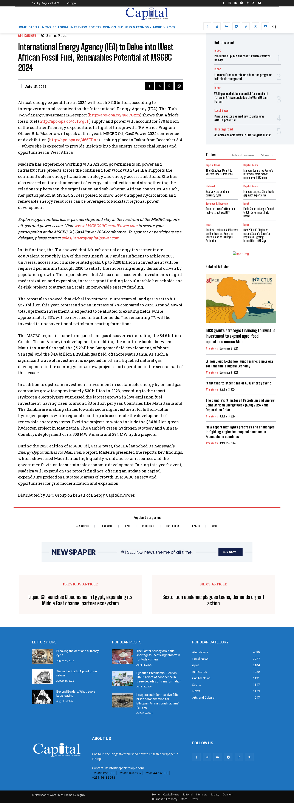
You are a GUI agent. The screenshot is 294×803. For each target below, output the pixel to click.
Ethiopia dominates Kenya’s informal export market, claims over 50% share (258, 174)
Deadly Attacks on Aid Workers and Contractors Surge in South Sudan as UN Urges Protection (222, 235)
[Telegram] (241, 3)
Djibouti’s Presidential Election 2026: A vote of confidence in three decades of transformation (158, 677)
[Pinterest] (169, 86)
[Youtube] (259, 3)
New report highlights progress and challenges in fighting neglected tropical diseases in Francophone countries (240, 432)
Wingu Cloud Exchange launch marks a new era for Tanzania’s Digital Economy (239, 363)
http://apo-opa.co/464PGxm (114, 115)
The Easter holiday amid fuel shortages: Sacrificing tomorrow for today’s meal (158, 655)
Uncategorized (223, 129)
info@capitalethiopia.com (126, 768)
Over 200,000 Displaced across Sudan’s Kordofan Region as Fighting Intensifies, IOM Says (257, 235)
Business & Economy (217, 203)
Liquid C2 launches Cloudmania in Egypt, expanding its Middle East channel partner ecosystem (80, 600)
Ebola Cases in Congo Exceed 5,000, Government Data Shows (258, 212)
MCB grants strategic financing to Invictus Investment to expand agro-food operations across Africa (240, 336)
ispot (217, 50)
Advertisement (243, 155)
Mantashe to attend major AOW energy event (238, 383)
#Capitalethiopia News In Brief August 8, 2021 (242, 135)
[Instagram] (229, 3)
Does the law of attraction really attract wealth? (220, 210)
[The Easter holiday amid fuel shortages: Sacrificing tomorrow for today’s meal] (122, 656)
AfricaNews (27, 35)
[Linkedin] (235, 3)
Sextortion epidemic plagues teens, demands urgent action (213, 600)
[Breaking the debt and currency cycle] (42, 656)
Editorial (210, 186)
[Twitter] (253, 3)
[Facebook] (223, 3)
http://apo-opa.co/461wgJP (64, 121)
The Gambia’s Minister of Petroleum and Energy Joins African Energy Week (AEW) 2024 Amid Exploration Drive (240, 405)
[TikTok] (247, 3)
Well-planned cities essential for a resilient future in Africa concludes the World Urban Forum (241, 97)
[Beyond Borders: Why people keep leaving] (42, 697)
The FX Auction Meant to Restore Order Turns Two (219, 172)
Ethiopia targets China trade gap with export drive (258, 193)
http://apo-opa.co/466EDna (74, 139)
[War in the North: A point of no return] (42, 676)
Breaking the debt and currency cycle (217, 193)
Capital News (213, 165)
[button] (274, 26)
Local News (221, 110)
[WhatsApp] (179, 86)
